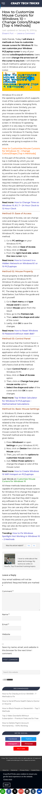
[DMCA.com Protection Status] (7, 681)
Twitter (29, 739)
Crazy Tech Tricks (25, 3)
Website (6, 634)
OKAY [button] (7, 785)
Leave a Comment (26, 33)
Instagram (12, 744)
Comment (7, 591)
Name (5, 614)
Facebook (13, 739)
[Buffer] (27, 791)
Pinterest (29, 744)
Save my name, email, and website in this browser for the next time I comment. (20, 650)
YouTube (21, 749)
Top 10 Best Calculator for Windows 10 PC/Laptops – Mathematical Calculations (19, 401)
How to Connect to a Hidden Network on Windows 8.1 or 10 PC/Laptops (20, 263)
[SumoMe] (39, 791)
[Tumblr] (33, 791)
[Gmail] (21, 791)
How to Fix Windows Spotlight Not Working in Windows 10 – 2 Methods (21, 536)
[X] (15, 791)
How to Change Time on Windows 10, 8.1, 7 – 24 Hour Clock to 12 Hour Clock (20, 205)
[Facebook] (9, 791)
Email (5, 624)
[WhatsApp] (2, 791)
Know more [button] (7, 779)
